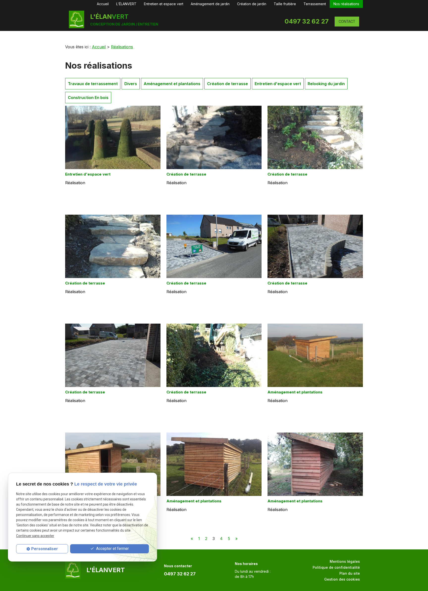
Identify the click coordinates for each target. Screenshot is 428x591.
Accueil (103, 4)
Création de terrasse (227, 83)
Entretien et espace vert (163, 4)
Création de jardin (251, 4)
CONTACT (347, 21)
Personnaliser (44, 548)
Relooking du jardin (326, 83)
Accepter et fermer (112, 548)
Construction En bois (88, 97)
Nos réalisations (346, 4)
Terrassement (314, 4)
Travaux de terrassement (93, 83)
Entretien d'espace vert (278, 83)
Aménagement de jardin (210, 4)
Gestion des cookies (342, 579)
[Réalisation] (112, 137)
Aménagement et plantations (172, 83)
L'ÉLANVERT (126, 4)
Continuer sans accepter (35, 536)
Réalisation (75, 182)
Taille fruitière (285, 4)
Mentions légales (345, 561)
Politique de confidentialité (336, 567)
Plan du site (349, 573)
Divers (130, 83)
